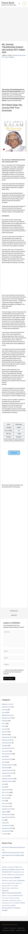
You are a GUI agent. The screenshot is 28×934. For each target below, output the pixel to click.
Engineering (5, 734)
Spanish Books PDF (7, 817)
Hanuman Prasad (11, 883)
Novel (3, 787)
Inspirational (5, 767)
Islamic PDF (18, 883)
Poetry (3, 800)
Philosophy (5, 798)
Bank (17, 867)
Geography (5, 745)
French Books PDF (7, 743)
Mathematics (5, 890)
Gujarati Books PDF (7, 754)
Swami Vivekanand (6, 905)
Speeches (19, 900)
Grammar (4, 883)
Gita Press (5, 880)
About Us (6, 928)
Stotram (22, 903)
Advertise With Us (21, 930)
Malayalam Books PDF (8, 778)
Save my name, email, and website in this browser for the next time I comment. (13, 671)
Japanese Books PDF (7, 770)
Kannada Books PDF (7, 773)
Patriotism (4, 895)
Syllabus (13, 905)
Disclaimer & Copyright (8, 930)
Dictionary (21, 872)
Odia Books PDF (6, 789)
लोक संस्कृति (4, 910)
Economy (4, 729)
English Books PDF (7, 737)
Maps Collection (14, 888)
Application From (6, 704)
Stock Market (16, 902)
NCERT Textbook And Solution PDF (11, 893)
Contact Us (13, 928)
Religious (4, 811)
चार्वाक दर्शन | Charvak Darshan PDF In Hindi (13, 852)
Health (3, 756)
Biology (20, 867)
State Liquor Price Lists (7, 902)
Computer (15, 872)
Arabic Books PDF (6, 707)
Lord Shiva (15, 885)
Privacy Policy (21, 928)
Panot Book (7, 2)
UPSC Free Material (7, 908)
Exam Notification (19, 874)
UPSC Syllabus (16, 908)
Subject (4, 823)
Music (3, 784)
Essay (13, 874)
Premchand (9, 895)
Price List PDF (5, 803)
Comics (4, 723)
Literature (4, 776)
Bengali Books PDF (7, 718)
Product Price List (18, 895)
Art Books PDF (11, 867)
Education (4, 731)
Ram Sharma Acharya (14, 898)
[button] (19, 3)
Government (5, 751)
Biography (15, 55)
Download (14, 453)
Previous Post (14, 611)
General (7, 57)
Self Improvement (7, 814)
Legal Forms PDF (6, 885)
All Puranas (4, 867)
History (4, 762)
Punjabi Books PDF (7, 809)
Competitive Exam (7, 872)
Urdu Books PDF (6, 831)
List (12, 885)
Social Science (12, 900)
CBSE (22, 869)
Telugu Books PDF (7, 828)
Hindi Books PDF (6, 759)
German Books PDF (7, 748)
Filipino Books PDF (7, 740)
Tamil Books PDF (6, 825)
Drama (3, 726)
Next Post (14, 615)
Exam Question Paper (8, 877)
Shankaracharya (5, 900)
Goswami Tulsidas (12, 880)
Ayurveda (4, 712)
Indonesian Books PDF (8, 765)
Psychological (5, 806)
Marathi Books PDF (7, 781)
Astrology (4, 709)
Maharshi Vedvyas (6, 888)
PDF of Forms (5, 792)
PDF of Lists (5, 795)
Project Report (5, 898)
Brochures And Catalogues (8, 869)
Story (3, 820)
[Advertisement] (14, 26)
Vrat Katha (5, 834)
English (9, 874)
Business (18, 869)
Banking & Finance (7, 715)
